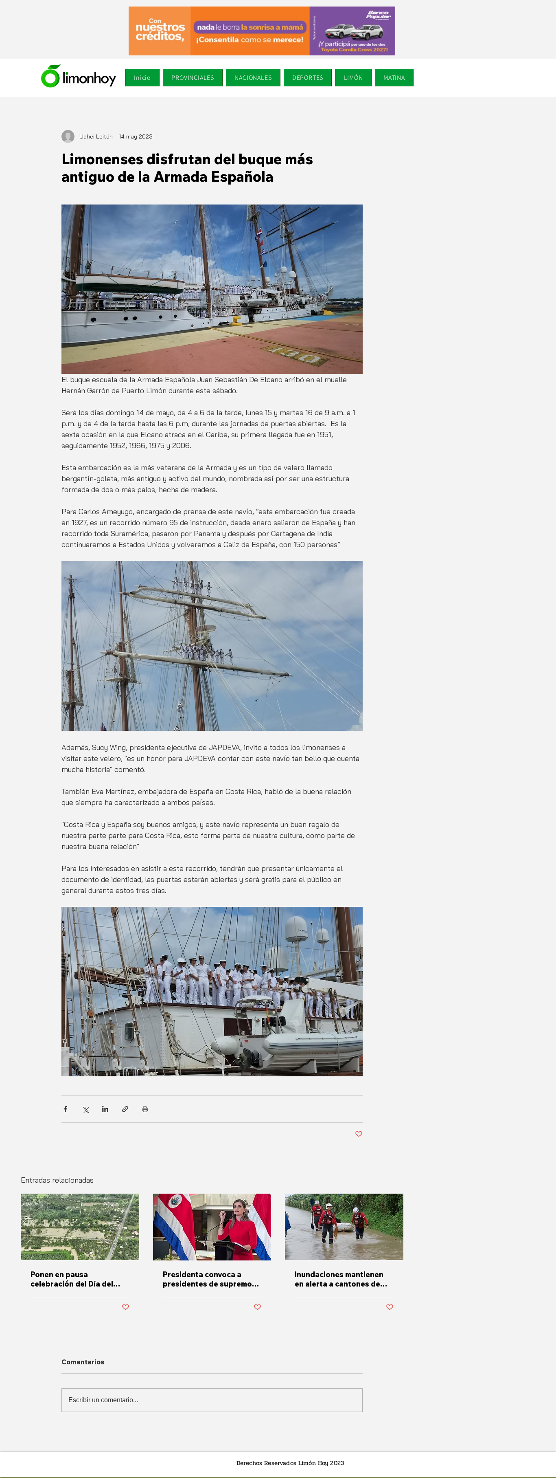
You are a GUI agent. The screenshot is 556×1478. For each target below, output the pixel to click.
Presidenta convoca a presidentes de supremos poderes (209, 1279)
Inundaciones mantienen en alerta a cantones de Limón (339, 1279)
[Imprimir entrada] (145, 1109)
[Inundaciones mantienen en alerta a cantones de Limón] (344, 1227)
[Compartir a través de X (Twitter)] (85, 1109)
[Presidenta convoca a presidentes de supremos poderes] (212, 1227)
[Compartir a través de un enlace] (125, 1109)
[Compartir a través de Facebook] (65, 1109)
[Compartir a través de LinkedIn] (105, 1109)
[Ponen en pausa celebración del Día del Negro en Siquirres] (80, 1227)
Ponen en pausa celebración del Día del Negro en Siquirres (72, 1279)
